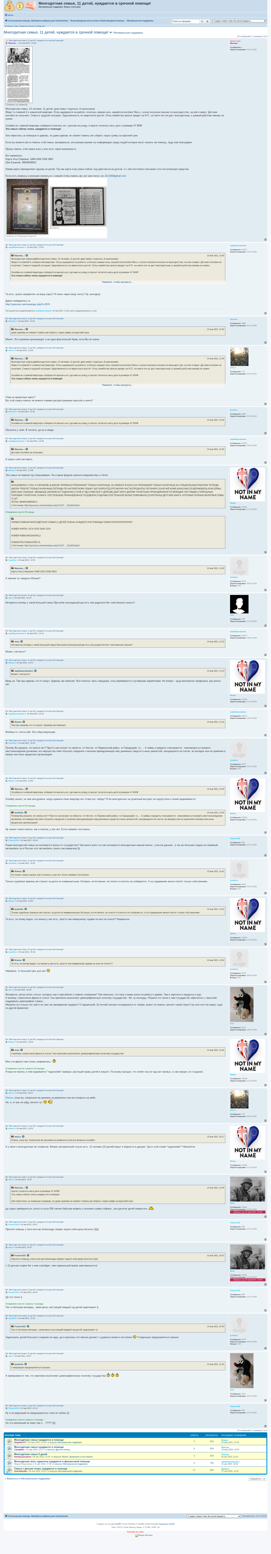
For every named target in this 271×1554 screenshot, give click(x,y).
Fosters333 (20, 1255)
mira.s (17, 1137)
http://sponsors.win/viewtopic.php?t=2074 (28, 304)
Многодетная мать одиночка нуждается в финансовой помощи (52, 1461)
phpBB (117, 1524)
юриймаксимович (24, 671)
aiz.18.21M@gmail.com (113, 175)
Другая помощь (62, 1449)
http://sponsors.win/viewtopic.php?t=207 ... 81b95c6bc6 (52, 505)
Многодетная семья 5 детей (30, 1454)
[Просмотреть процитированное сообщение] (27, 255)
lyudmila (19, 812)
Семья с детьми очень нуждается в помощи (40, 1468)
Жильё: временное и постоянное (77, 1457)
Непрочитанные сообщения (32, 26)
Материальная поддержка (128, 32)
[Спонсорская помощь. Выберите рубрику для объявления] (21, 6)
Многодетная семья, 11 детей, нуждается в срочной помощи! (56, 32)
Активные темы (11, 26)
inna (17, 1050)
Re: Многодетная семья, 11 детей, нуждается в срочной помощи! (35, 245)
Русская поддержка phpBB (163, 1524)
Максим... (19, 255)
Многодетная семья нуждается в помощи (39, 1439)
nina (17, 641)
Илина (18, 722)
